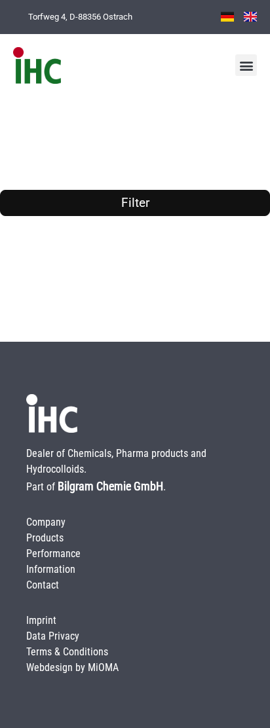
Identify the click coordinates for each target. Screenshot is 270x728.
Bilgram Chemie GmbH (110, 486)
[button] (246, 65)
